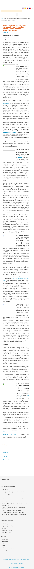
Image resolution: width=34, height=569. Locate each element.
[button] (17, 14)
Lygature (20, 157)
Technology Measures (7, 530)
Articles (3, 545)
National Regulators (6, 532)
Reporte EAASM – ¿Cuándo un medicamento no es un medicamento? (15, 504)
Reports (3, 543)
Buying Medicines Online (8, 526)
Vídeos (5, 456)
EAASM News (5, 539)
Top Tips (4, 528)
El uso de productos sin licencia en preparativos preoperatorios (13, 508)
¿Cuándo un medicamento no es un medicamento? (14, 499)
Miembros (21, 563)
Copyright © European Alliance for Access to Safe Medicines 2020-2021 (17, 559)
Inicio (2, 18)
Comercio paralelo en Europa (9, 493)
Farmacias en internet (7, 494)
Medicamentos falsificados (8, 486)
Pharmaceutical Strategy (9, 132)
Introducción (5, 489)
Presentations (5, 550)
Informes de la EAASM (8, 449)
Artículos (5, 452)
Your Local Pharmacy (7, 525)
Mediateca (3, 536)
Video (3, 547)
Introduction (5, 523)
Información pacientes (7, 520)
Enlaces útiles (6, 459)
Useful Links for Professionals (9, 549)
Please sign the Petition (10, 434)
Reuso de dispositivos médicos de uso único (13, 512)
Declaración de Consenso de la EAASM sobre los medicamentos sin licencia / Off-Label (14, 515)
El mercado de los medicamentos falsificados (13, 491)
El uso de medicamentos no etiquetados (12, 510)
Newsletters (5, 541)
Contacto (3, 555)
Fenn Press (15, 567)
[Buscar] (21, 11)
